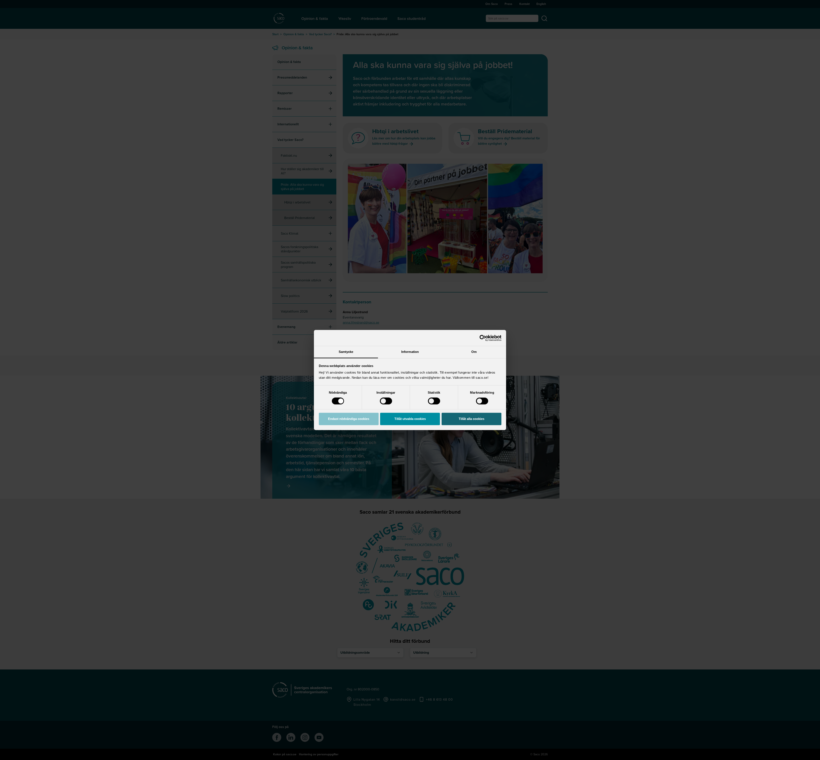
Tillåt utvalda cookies (410, 419)
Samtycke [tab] (346, 352)
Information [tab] (410, 352)
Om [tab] (474, 352)
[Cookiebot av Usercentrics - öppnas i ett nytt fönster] (482, 338)
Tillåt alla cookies (471, 419)
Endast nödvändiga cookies (348, 419)
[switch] (386, 401)
